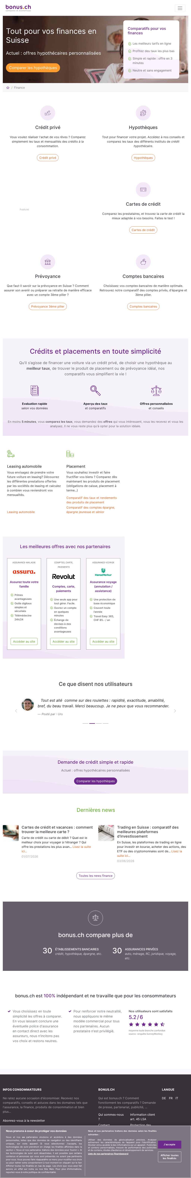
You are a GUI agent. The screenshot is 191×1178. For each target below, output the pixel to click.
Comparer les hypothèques (33, 68)
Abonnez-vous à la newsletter (24, 1120)
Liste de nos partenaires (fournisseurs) (108, 1153)
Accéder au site (24, 641)
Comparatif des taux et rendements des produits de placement (91, 500)
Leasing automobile (21, 512)
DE (164, 1098)
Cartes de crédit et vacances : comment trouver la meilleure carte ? (57, 829)
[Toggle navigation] (180, 8)
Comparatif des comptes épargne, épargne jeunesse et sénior (90, 510)
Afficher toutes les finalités (170, 1157)
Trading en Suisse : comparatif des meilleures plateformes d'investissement (148, 832)
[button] (16, 711)
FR (171, 1098)
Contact (104, 1125)
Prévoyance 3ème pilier (47, 306)
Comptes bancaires (143, 306)
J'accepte (169, 1144)
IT (177, 1098)
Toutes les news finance (95, 876)
